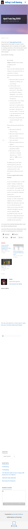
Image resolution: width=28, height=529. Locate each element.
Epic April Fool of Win (15, 42)
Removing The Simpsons (8, 481)
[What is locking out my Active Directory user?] (18, 247)
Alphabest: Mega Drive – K (5, 266)
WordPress (20, 514)
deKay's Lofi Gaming (13, 2)
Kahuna (13, 514)
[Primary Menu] (25, 2)
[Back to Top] (14, 523)
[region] (14, 498)
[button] (14, 498)
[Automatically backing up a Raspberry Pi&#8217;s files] (7, 249)
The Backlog (5, 470)
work (3, 274)
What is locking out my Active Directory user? (18, 252)
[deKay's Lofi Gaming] (2, 2)
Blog (7, 21)
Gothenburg (5, 466)
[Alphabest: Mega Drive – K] (6, 262)
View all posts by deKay (15, 284)
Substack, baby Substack (9, 478)
